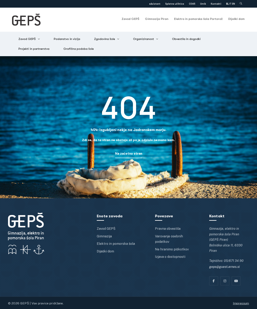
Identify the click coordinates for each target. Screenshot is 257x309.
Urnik (203, 3)
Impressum (241, 303)
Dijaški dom (236, 19)
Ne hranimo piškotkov (172, 249)
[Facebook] (213, 280)
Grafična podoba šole (78, 49)
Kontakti (216, 3)
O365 (192, 3)
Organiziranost (143, 39)
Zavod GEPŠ (130, 19)
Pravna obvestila (168, 229)
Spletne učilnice (174, 3)
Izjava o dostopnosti (170, 257)
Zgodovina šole (104, 39)
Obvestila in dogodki (186, 39)
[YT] (236, 280)
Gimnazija (104, 236)
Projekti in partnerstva (33, 49)
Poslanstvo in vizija (67, 39)
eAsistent (154, 3)
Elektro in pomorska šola (116, 244)
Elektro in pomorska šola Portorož (198, 19)
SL (227, 3)
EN (233, 3)
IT (230, 3)
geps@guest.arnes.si (224, 267)
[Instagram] (224, 280)
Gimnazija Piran (156, 19)
